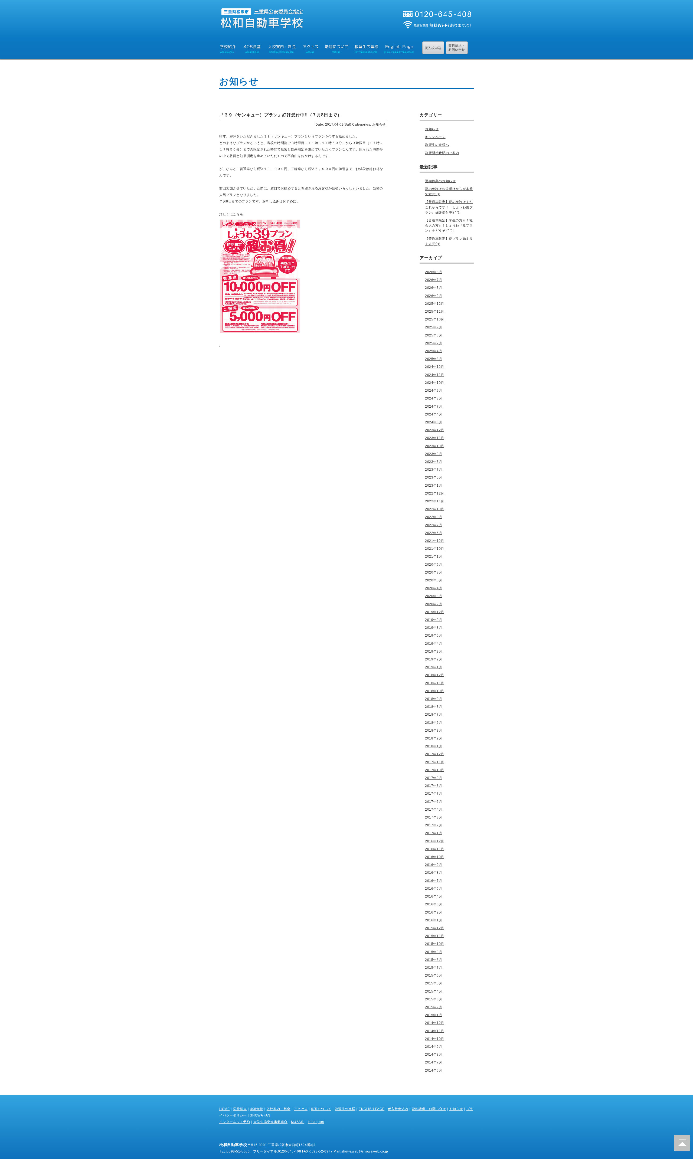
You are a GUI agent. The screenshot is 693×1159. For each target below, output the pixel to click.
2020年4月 (433, 588)
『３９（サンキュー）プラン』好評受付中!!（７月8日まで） (280, 115)
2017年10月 (434, 770)
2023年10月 (434, 446)
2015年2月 (433, 1007)
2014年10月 (434, 1039)
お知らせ (379, 124)
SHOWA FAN (260, 1115)
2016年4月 (433, 896)
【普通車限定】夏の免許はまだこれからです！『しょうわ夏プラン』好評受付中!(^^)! (449, 207)
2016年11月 (434, 849)
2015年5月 (433, 983)
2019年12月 (434, 612)
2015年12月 (434, 928)
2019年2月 (433, 659)
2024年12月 (434, 367)
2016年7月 (433, 881)
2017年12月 (434, 754)
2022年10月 (434, 509)
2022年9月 (433, 517)
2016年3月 (433, 904)
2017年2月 (433, 825)
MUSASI (298, 1122)
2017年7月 (433, 793)
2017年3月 (433, 817)
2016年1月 (433, 920)
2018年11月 (434, 683)
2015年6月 (433, 975)
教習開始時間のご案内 (442, 153)
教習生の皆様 (345, 1109)
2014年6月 (433, 1070)
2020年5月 (433, 580)
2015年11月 (434, 936)
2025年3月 (433, 359)
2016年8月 (433, 873)
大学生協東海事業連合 (270, 1122)
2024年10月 (434, 383)
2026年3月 (433, 288)
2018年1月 (433, 746)
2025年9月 (433, 327)
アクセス (300, 1109)
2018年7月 (433, 714)
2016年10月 (434, 857)
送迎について (321, 1109)
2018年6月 (433, 723)
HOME (224, 1109)
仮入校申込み (398, 1109)
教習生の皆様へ (437, 145)
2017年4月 (433, 809)
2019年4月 (433, 644)
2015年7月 (433, 968)
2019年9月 (433, 620)
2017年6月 (433, 802)
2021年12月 (434, 541)
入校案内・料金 (278, 1109)
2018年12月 (434, 675)
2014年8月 (433, 1054)
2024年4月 (433, 414)
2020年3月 (433, 596)
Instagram (316, 1122)
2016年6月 (433, 888)
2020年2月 (433, 604)
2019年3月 (433, 651)
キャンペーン (435, 137)
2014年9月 (433, 1047)
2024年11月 (434, 375)
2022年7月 (433, 525)
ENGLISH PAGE (371, 1109)
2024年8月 (433, 398)
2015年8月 (433, 960)
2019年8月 (433, 628)
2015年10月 (434, 944)
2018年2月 (433, 738)
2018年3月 (433, 730)
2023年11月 (434, 438)
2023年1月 (433, 485)
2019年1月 (433, 667)
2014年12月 (434, 1023)
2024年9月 (433, 390)
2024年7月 (433, 406)
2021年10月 (434, 549)
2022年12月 (434, 493)
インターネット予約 (234, 1122)
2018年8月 (433, 707)
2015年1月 (433, 1015)
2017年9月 (433, 778)
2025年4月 (433, 351)
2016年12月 (434, 841)
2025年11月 (434, 311)
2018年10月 (434, 691)
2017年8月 (433, 786)
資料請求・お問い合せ (429, 1109)
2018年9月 (433, 699)
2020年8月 (433, 572)
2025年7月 (433, 343)
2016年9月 (433, 865)
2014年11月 (434, 1031)
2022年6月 (433, 533)
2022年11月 (434, 501)
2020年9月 (433, 565)
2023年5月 (433, 477)
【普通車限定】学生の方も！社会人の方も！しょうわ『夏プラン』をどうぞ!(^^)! (449, 225)
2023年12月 (434, 430)
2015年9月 (433, 952)
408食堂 (256, 1109)
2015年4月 (433, 991)
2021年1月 (433, 556)
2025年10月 (434, 319)
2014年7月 (433, 1062)
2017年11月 (434, 762)
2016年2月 (433, 912)
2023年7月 (433, 470)
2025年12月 (434, 304)
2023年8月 (433, 462)
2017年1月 (433, 833)
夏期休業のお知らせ (440, 181)
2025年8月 (433, 335)
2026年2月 (433, 296)
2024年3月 (433, 422)
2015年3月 (433, 999)
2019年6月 (433, 635)
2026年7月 (433, 280)
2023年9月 (433, 454)
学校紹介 (240, 1109)
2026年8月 (433, 272)
